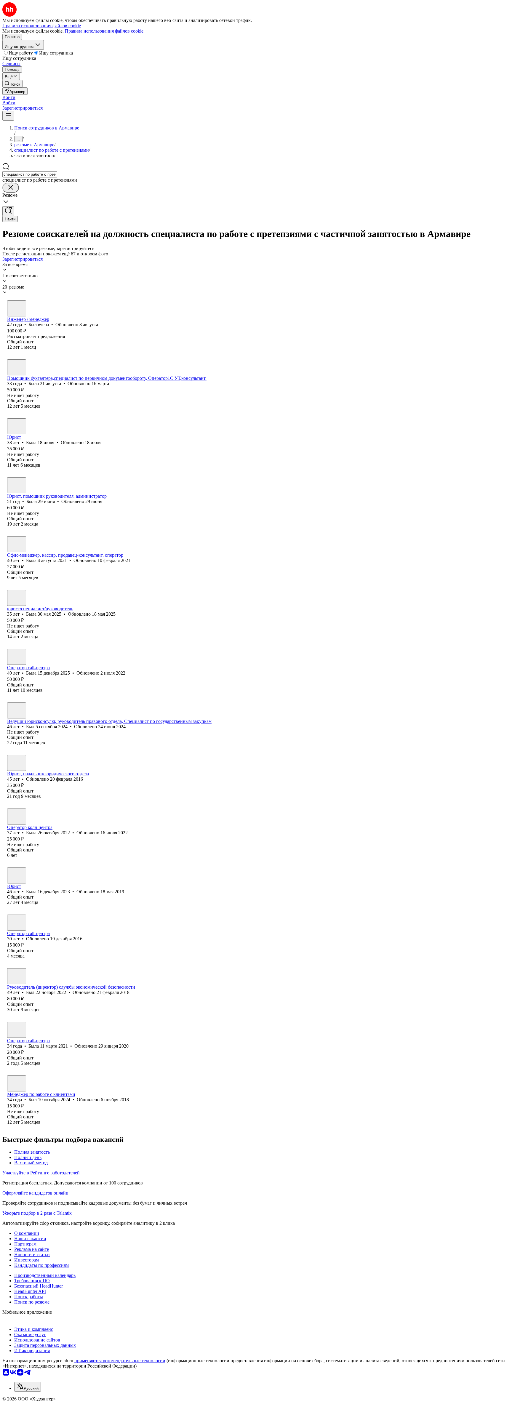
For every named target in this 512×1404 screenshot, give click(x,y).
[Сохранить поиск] (8, 211)
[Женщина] (16, 367)
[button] (8, 97)
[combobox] (29, 174)
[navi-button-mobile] (8, 116)
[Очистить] (10, 188)
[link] (12, 83)
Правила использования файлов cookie (104, 30)
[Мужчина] (16, 308)
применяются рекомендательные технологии (119, 1360)
